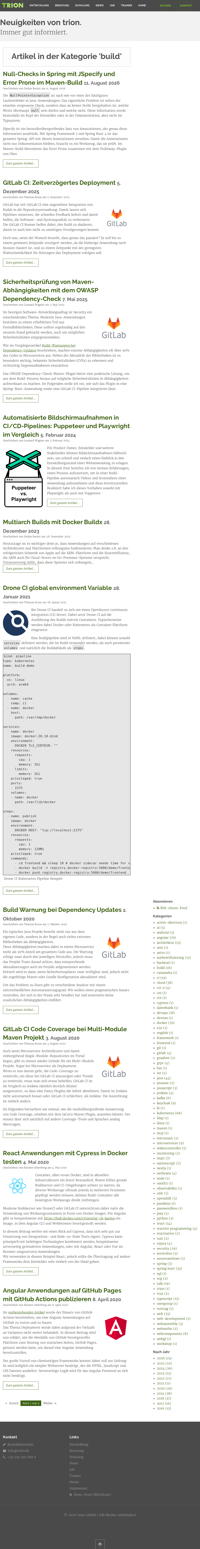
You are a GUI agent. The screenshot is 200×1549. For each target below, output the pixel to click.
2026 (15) (164, 1358)
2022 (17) (164, 1378)
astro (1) (163, 953)
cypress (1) (165, 1003)
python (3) (165, 1218)
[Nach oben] (100, 1544)
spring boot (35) (169, 1268)
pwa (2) (163, 1213)
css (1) (162, 993)
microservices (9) (170, 1143)
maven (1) (164, 1128)
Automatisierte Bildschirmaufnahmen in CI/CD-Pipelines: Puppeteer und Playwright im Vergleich (66, 426)
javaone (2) (165, 1083)
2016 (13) (164, 1408)
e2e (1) (162, 1028)
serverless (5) (167, 1253)
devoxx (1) (165, 1018)
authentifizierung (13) (174, 957)
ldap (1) (163, 1118)
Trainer (126, 5)
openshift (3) (167, 1198)
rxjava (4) (164, 1243)
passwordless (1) (169, 1208)
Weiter (48, 1403)
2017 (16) (164, 1403)
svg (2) (162, 1278)
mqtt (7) (163, 1158)
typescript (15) (168, 1299)
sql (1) (161, 1273)
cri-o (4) (163, 988)
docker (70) (166, 1023)
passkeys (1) (166, 1203)
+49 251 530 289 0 (21, 1457)
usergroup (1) (167, 1303)
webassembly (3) (170, 1324)
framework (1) (168, 1038)
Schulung (82, 5)
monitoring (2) (168, 1153)
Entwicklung (39, 5)
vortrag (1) (165, 1309)
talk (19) (163, 1283)
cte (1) (162, 998)
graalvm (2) (166, 1058)
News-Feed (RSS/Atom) (92, 1494)
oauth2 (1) (165, 1183)
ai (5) (161, 927)
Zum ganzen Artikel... (20, 163)
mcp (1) (163, 1133)
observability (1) (169, 1188)
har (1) (162, 1068)
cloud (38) (165, 983)
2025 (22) (164, 1363)
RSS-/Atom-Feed (173, 908)
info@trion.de (18, 1451)
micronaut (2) (168, 1138)
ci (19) (162, 978)
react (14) (164, 1223)
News (100, 5)
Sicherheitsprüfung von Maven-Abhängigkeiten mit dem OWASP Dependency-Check (50, 290)
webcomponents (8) (172, 1334)
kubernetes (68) (169, 1113)
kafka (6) (164, 1098)
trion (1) (163, 1289)
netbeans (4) (167, 1173)
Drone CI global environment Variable (57, 587)
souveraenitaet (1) (171, 1258)
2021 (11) (164, 1383)
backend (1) (166, 963)
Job (112, 5)
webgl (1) (164, 1339)
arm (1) (162, 947)
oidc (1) (162, 1193)
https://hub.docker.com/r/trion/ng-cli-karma (79, 1218)
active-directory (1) (172, 922)
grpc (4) (163, 1063)
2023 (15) (164, 1373)
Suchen (165, 5)
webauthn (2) (167, 1329)
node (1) (163, 1178)
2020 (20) (164, 1388)
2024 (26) (164, 1368)
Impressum (78, 1488)
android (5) (165, 932)
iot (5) (162, 1073)
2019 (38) (164, 1393)
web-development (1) (173, 1319)
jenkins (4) (165, 1093)
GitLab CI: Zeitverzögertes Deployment (59, 182)
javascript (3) (167, 1088)
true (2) (163, 1293)
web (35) (163, 1314)
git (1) (161, 1048)
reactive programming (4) (177, 1228)
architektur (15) (169, 943)
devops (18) (166, 1013)
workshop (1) (167, 1344)
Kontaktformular (19, 1444)
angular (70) (166, 937)
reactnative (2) (168, 1233)
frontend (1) (166, 1043)
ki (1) (161, 1108)
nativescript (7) (169, 1163)
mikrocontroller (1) (171, 1148)
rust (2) (163, 1238)
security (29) (167, 1248)
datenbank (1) (167, 1008)
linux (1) (163, 1123)
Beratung (62, 5)
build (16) (164, 968)
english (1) (165, 1033)
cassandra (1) (167, 973)
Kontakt (186, 5)
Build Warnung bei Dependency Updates (62, 909)
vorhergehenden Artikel (26, 1312)
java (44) (164, 1078)
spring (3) (164, 1263)
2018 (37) (164, 1398)
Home (142, 5)
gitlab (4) (164, 1053)
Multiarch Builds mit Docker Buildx (52, 521)
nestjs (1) (164, 1168)
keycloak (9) (166, 1103)
